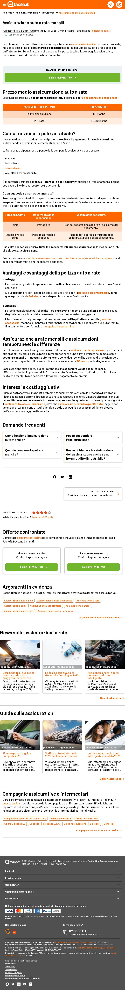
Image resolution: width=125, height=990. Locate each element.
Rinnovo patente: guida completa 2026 (17, 755)
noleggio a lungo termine (59, 326)
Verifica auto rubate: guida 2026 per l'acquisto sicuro (61, 755)
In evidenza (48, 12)
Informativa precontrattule (15, 975)
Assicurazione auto (31, 553)
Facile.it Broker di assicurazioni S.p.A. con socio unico (74, 942)
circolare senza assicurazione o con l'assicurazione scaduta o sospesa (69, 258)
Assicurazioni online (27, 12)
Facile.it (7, 12)
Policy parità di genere (13, 973)
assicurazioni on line (29, 537)
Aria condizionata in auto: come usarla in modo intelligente (103, 675)
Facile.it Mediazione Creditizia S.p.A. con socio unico (96, 948)
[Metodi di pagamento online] (33, 911)
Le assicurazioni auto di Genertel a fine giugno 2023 (62, 674)
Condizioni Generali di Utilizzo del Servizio (21, 961)
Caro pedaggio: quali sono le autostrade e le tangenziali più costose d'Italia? (19, 676)
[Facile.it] (18, 6)
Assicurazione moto (93, 553)
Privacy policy (10, 964)
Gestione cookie (11, 970)
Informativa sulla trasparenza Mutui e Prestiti (22, 978)
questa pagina (11, 803)
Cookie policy (10, 967)
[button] (4, 5)
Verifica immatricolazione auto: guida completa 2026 (104, 755)
